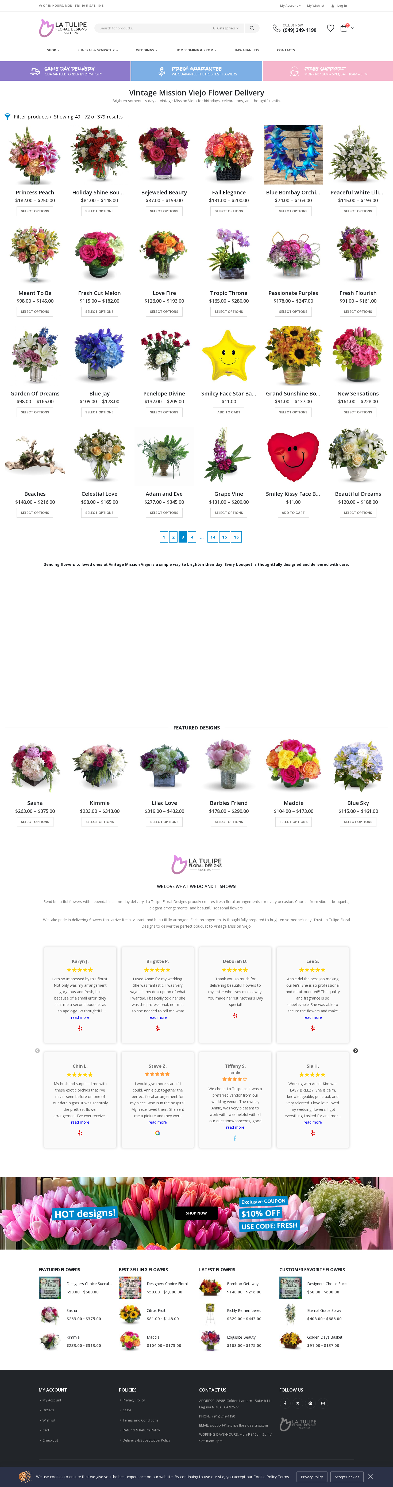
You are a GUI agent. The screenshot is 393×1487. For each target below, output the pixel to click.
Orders (48, 1410)
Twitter (297, 1403)
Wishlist (49, 1420)
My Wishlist (315, 5)
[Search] (252, 28)
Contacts (286, 50)
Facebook (285, 1403)
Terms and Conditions (141, 1420)
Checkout (50, 1440)
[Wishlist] (330, 28)
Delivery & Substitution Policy (146, 1440)
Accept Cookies (347, 1476)
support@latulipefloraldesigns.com (239, 1425)
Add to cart (228, 412)
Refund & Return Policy (141, 1430)
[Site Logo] (63, 28)
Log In (342, 5)
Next (355, 1051)
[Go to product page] (35, 155)
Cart (46, 1430)
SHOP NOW (196, 1213)
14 (212, 537)
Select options (35, 211)
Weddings (145, 50)
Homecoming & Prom (194, 50)
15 (224, 537)
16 (236, 537)
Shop (51, 50)
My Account (289, 5)
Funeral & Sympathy (96, 50)
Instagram (323, 1403)
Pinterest (310, 1403)
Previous (37, 1051)
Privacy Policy (134, 1400)
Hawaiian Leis (247, 50)
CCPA (127, 1410)
